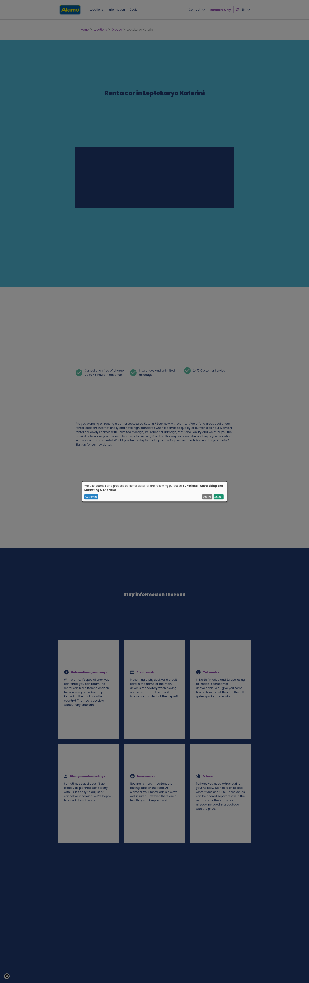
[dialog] (154, 491)
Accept (218, 496)
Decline (207, 496)
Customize (91, 496)
